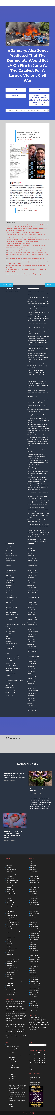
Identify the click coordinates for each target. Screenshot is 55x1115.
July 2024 (30, 607)
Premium (8, 648)
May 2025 (30, 582)
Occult (7, 636)
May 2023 (30, 641)
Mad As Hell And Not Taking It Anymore (15, 624)
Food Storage (9, 585)
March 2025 (30, 587)
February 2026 (31, 560)
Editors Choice (9, 570)
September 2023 (32, 631)
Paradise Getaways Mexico (13, 1048)
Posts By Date (12, 1057)
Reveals (7, 660)
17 (32, 1062)
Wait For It (8, 687)
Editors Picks (11, 1052)
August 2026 (31, 546)
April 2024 (30, 614)
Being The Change (10, 555)
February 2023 (31, 649)
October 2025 (31, 570)
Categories (11, 1059)
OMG (7, 641)
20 (39, 1062)
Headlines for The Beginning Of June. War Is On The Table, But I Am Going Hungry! (26, 237)
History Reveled (10, 612)
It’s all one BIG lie (32, 370)
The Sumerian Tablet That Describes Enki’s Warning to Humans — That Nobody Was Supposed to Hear (38, 526)
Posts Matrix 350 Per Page (15, 1055)
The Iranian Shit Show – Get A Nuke (36, 492)
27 (39, 1065)
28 (42, 1065)
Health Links (9, 602)
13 (39, 1060)
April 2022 (30, 673)
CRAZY (29, 396)
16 (30, 1062)
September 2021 (32, 690)
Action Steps (35, 95)
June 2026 (30, 550)
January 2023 (31, 651)
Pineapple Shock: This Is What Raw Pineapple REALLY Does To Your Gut (14, 775)
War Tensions (9, 690)
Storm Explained (10, 673)
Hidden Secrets (36, 99)
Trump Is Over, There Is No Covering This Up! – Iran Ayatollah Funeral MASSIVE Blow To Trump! (38, 462)
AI (6, 548)
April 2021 (30, 703)
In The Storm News (10, 617)
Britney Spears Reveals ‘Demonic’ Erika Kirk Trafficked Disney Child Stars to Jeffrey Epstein (38, 331)
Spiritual (7, 670)
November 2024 (32, 597)
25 (35, 1065)
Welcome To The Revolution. (35, 312)
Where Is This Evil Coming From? (36, 405)
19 (37, 1062)
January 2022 (31, 681)
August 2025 (31, 575)
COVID (7, 558)
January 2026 (31, 563)
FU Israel (8, 590)
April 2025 (30, 585)
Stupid (7, 675)
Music (7, 633)
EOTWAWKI (8, 573)
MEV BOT (13, 1106)
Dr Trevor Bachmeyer (11, 568)
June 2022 (30, 668)
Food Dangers (9, 582)
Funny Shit (8, 592)
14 (42, 1060)
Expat (7, 575)
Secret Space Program (11, 668)
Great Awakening (41, 97)
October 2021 (31, 688)
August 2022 (31, 663)
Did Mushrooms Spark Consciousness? (37, 323)
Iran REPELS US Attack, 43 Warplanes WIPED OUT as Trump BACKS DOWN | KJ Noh (38, 365)
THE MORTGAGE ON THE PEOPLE (36, 385)
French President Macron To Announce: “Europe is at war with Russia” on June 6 (26, 250)
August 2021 (31, 693)
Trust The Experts (32, 327)
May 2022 (30, 671)
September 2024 (32, 602)
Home (8, 1044)
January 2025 (31, 592)
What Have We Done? (33, 435)
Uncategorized (9, 683)
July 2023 (30, 636)
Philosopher (8, 646)
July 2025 (30, 577)
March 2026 (30, 558)
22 (44, 1062)
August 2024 (31, 605)
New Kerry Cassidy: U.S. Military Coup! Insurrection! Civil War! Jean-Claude (24, 249)
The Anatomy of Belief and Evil (35, 297)
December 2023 (32, 624)
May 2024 (30, 612)
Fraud (7, 587)
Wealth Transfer (10, 692)
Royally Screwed (10, 665)
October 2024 (31, 600)
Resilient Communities (11, 658)
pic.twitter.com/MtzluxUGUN (24, 208)
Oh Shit (41, 102)
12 (37, 1060)
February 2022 (31, 678)
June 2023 (30, 639)
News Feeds (11, 1078)
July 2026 (30, 548)
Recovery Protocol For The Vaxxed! (17, 1096)
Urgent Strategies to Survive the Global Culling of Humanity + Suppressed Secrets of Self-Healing (38, 308)
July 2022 (30, 666)
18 (35, 1062)
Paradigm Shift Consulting (12, 1046)
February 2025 (31, 590)
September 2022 (32, 661)
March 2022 (30, 676)
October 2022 (31, 659)
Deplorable (8, 565)
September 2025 (32, 573)
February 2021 (31, 708)
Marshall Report (9, 629)
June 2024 (30, 609)
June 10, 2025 (35, 141)
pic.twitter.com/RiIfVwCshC (26, 139)
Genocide (8, 595)
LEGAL (7, 619)
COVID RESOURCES (13, 1083)
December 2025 (32, 565)
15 (44, 1060)
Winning (7, 695)
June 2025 (30, 580)
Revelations (39, 104)
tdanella (39, 89)
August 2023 (31, 634)
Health (7, 600)
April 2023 (30, 644)
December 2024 (32, 595)
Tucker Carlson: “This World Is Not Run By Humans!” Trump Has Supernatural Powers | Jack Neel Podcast (38, 400)
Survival (7, 678)
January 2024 (31, 622)
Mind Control (9, 631)
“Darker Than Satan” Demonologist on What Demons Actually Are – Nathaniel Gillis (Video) (38, 473)
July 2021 (30, 695)
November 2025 (32, 568)
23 (30, 1065)
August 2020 (31, 713)
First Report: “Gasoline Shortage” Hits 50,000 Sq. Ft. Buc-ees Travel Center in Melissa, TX (37, 456)
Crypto (7, 563)
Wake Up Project (10, 1051)
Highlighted (8, 609)
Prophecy (8, 651)
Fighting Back (9, 577)
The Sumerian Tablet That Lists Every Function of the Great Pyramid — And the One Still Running (38, 509)
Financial (8, 580)
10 (32, 1060)
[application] (35, 1078)
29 (44, 1065)
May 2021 (30, 700)
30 (30, 1067)
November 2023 (32, 627)
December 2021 (32, 683)
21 (42, 1062)
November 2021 (32, 686)
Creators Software (10, 560)
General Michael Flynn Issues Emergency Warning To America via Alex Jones (25, 232)
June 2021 (30, 698)
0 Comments (15, 89)
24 (32, 1065)
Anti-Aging (8, 553)
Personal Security (10, 643)
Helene (7, 605)
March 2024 (30, 617)
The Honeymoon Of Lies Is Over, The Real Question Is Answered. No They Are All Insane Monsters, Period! (38, 502)
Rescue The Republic (11, 656)
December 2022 (32, 654)
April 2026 (30, 555)
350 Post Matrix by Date (12, 291)
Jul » (34, 1069)
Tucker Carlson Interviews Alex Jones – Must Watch (19, 243)
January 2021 (31, 710)
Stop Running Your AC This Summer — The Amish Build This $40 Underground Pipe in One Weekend (38, 487)
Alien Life (8, 550)
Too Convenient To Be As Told (13, 680)
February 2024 (31, 619)
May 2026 (30, 553)
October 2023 (31, 629)
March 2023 (30, 646)
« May (30, 1069)
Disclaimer (11, 1104)
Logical (7, 622)
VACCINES (8, 685)
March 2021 (30, 705)
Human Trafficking (10, 614)
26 (37, 1065)
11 (35, 1060)
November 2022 (32, 656)
